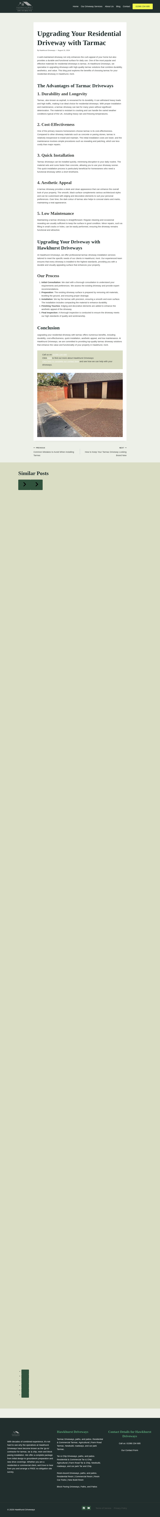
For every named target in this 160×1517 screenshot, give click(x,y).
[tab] (25, 1372)
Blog (118, 6)
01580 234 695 (143, 6)
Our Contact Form (129, 1450)
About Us (109, 6)
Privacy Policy (120, 1508)
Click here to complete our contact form (60, 361)
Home (75, 6)
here (49, 358)
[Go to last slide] (24, 485)
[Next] (36, 485)
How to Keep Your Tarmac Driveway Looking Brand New (106, 452)
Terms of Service (103, 1508)
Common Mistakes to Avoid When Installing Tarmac (53, 452)
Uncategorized (44, 27)
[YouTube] (89, 1508)
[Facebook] (84, 1508)
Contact (126, 6)
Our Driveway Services (91, 6)
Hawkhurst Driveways (47, 50)
